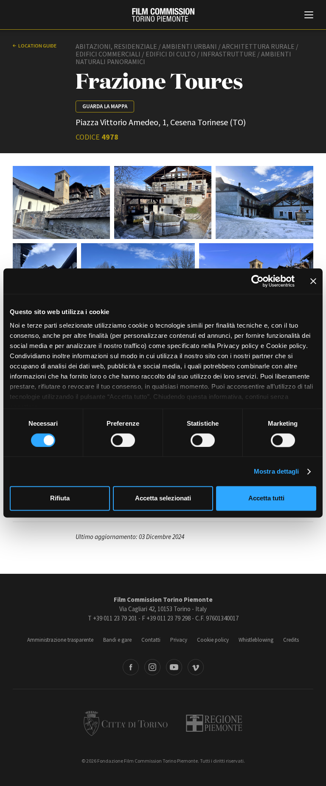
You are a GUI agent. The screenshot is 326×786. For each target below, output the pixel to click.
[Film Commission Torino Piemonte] (163, 15)
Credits (291, 639)
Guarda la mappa (104, 106)
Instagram (152, 667)
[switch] (123, 440)
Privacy (178, 639)
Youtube (174, 667)
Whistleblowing (256, 639)
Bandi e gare (117, 639)
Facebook (131, 667)
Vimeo (196, 667)
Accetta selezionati (163, 498)
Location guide (37, 45)
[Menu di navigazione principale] (308, 15)
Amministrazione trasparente (60, 639)
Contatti (150, 639)
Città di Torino (126, 723)
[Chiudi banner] (313, 281)
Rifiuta (60, 498)
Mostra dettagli (276, 471)
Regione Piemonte (214, 723)
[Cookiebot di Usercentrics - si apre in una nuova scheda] (257, 281)
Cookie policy (213, 639)
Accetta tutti (266, 498)
